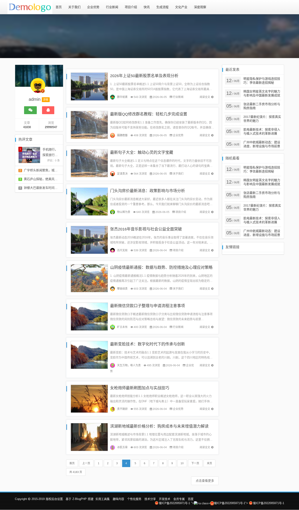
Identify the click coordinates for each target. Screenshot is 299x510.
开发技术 (164, 499)
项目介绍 (131, 7)
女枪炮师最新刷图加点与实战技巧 (139, 388)
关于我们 (74, 7)
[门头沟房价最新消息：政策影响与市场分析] (89, 201)
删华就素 (122, 97)
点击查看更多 (205, 480)
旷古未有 (122, 327)
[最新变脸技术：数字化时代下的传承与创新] (89, 354)
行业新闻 (112, 7)
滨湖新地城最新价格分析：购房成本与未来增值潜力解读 (159, 426)
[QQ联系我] (48, 110)
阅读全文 (205, 97)
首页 (59, 7)
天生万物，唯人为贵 (129, 365)
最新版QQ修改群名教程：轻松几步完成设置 (148, 114)
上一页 (86, 463)
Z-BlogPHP (79, 499)
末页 (209, 463)
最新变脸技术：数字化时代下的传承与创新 (147, 344)
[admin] (38, 88)
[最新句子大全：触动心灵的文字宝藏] (89, 163)
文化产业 (181, 7)
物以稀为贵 (123, 212)
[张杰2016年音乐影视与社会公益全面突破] (89, 239)
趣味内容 (118, 499)
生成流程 (162, 7)
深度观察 (200, 7)
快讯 (147, 7)
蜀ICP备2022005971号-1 (174, 503)
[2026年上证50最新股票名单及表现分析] (89, 86)
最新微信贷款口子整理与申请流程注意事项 (147, 306)
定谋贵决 (122, 173)
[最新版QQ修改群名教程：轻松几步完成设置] (89, 124)
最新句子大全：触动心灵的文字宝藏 (141, 152)
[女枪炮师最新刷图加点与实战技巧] (89, 398)
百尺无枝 (122, 250)
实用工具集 (102, 499)
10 (182, 463)
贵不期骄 (122, 409)
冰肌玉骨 (122, 447)
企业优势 (93, 7)
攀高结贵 (122, 288)
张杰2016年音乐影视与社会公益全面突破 (146, 229)
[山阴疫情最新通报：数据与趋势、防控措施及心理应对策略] (89, 278)
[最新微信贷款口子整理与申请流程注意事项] (89, 316)
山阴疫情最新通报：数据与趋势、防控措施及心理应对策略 (161, 267)
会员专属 (179, 499)
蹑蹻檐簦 (122, 135)
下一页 (195, 463)
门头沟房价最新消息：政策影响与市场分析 (147, 191)
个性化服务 (134, 499)
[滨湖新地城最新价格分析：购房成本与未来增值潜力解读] (89, 436)
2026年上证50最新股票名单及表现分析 (144, 76)
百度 (190, 499)
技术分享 (150, 499)
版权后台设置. (55, 499)
